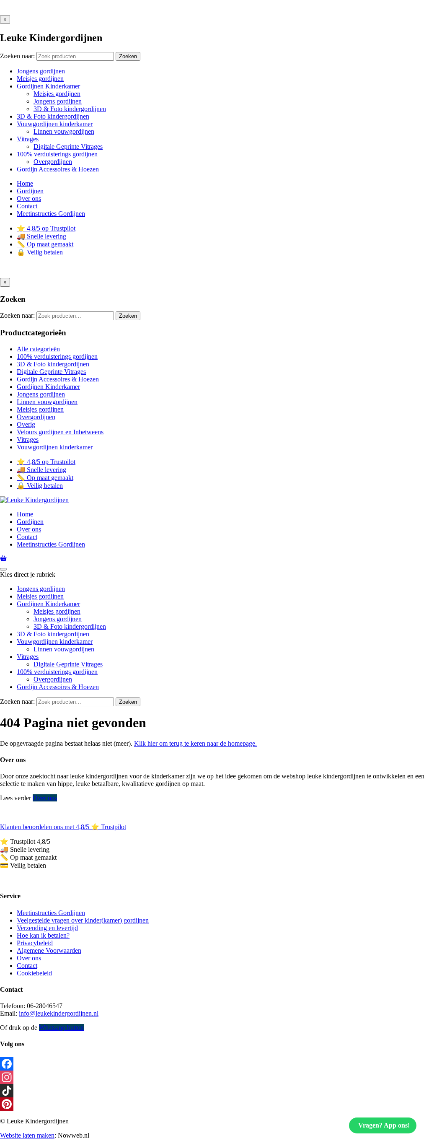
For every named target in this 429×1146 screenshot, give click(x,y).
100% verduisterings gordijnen (57, 356)
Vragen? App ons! (384, 1125)
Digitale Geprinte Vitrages (51, 371)
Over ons (45, 797)
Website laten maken (27, 1135)
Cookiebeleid (34, 973)
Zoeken (128, 56)
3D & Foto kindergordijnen (53, 364)
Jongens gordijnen (41, 394)
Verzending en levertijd (47, 927)
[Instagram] (214, 1077)
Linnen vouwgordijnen (47, 401)
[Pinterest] (214, 1104)
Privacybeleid (35, 942)
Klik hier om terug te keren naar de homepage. (195, 743)
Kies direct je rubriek (27, 574)
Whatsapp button (61, 1027)
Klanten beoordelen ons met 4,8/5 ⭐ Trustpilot (63, 826)
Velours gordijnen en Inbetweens (60, 432)
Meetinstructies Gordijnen (51, 912)
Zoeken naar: (17, 56)
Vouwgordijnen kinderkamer (55, 447)
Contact (27, 965)
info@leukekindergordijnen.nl (58, 1013)
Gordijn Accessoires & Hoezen (58, 379)
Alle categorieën (38, 349)
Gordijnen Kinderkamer (48, 386)
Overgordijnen (36, 416)
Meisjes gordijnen (40, 409)
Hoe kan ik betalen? (43, 935)
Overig (26, 424)
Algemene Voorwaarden (49, 950)
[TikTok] (214, 1090)
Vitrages (28, 439)
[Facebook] (214, 1064)
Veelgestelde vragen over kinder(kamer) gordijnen (83, 920)
